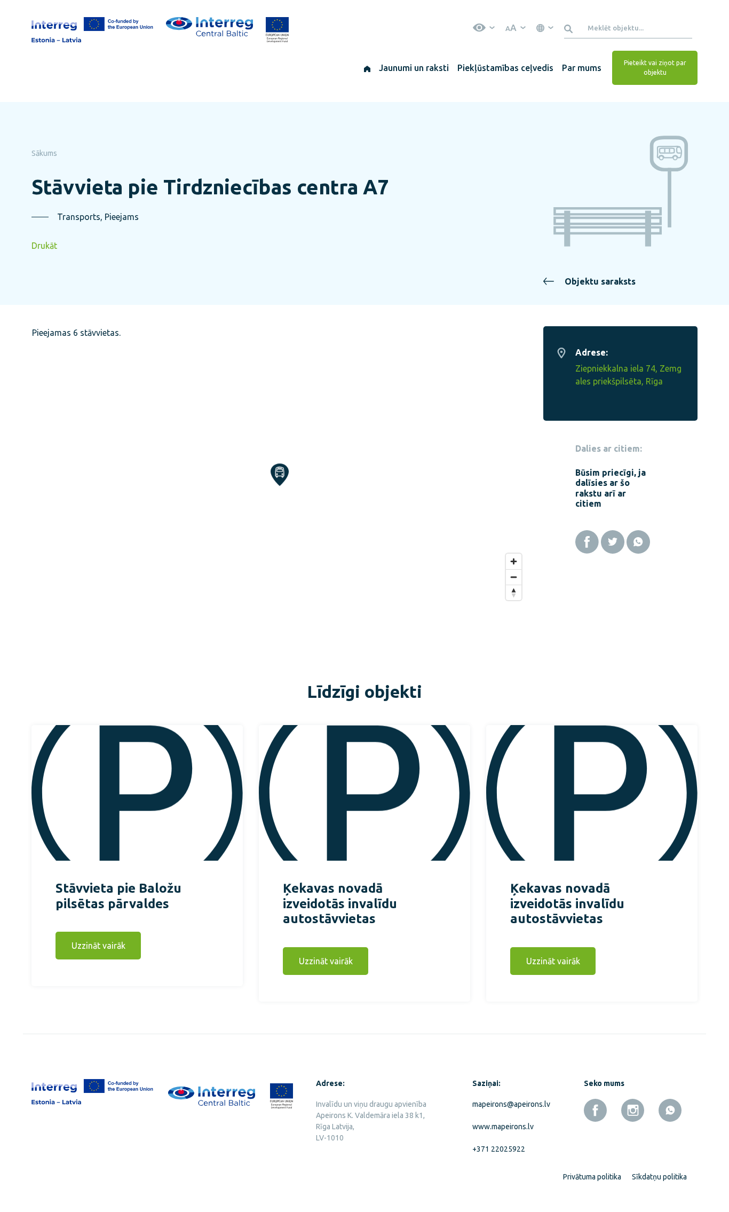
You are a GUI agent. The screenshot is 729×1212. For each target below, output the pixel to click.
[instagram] (632, 1110)
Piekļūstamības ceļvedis (505, 68)
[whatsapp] (670, 1110)
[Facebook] (587, 542)
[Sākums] (367, 67)
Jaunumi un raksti (414, 68)
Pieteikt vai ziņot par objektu (655, 67)
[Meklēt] (570, 27)
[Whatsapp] (638, 542)
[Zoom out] (513, 577)
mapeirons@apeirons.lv (509, 1104)
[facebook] (595, 1110)
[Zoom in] (513, 561)
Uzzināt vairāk (98, 945)
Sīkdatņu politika (659, 1176)
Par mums (581, 68)
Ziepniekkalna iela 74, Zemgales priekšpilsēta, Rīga (628, 375)
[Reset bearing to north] (513, 592)
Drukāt (44, 245)
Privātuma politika (592, 1176)
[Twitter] (612, 542)
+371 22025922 (498, 1149)
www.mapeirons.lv (503, 1126)
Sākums (44, 153)
